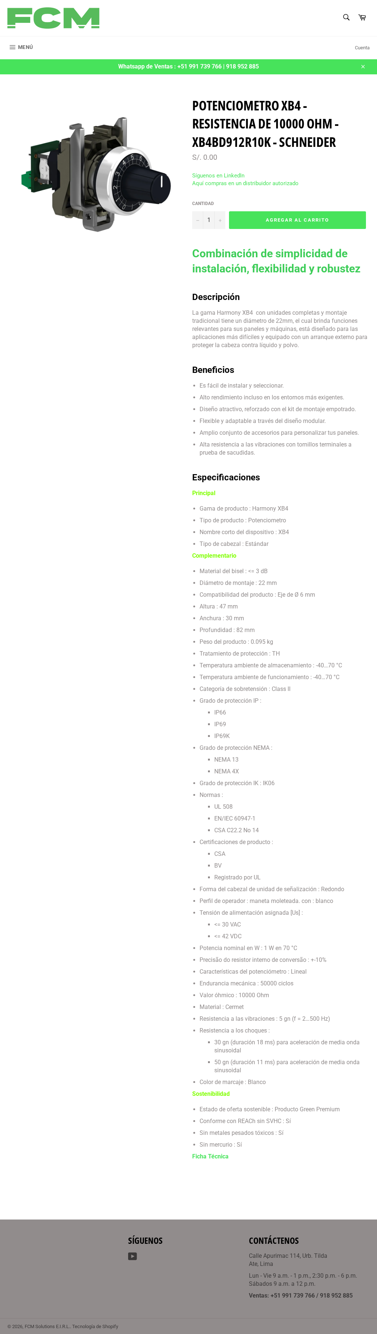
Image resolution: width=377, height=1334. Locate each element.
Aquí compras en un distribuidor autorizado (245, 183)
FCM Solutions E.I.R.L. (47, 1326)
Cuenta (362, 47)
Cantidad (203, 203)
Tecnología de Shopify (95, 1326)
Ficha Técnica (210, 1156)
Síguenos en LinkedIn (218, 175)
